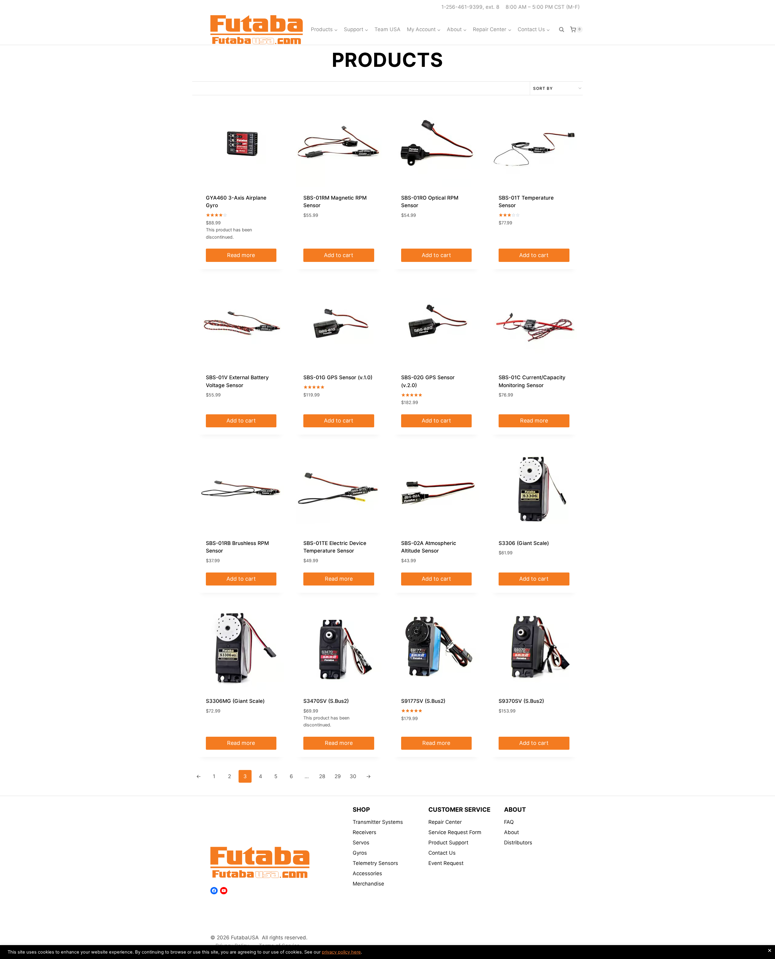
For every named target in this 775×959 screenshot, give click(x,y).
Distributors (518, 843)
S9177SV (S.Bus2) (423, 701)
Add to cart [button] (338, 255)
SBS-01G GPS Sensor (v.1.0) (337, 377)
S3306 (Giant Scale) (524, 543)
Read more (241, 255)
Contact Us (442, 853)
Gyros (360, 853)
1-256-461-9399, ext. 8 (470, 7)
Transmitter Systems (378, 822)
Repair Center (445, 822)
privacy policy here (341, 952)
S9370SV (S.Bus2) (521, 701)
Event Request (445, 863)
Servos (361, 843)
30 (353, 776)
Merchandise (368, 884)
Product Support (448, 843)
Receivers (364, 832)
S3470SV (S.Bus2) (326, 701)
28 (322, 776)
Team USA (387, 29)
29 (338, 776)
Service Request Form (454, 832)
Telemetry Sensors (375, 863)
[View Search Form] (561, 29)
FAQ (509, 822)
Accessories (367, 873)
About (511, 832)
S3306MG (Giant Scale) (235, 701)
